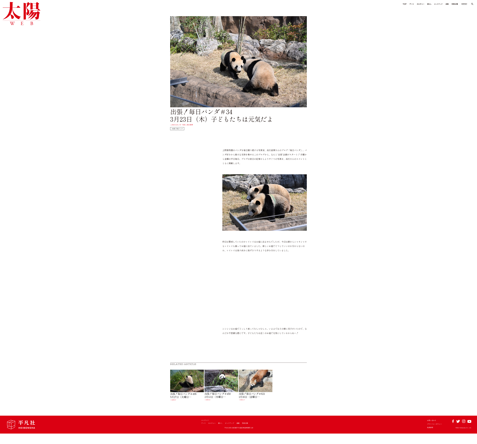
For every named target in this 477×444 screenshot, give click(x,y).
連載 (238, 423)
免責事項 (430, 427)
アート (203, 423)
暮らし (220, 423)
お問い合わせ (431, 420)
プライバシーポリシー (434, 424)
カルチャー (212, 423)
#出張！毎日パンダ (177, 129)
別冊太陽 (245, 423)
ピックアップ (229, 423)
